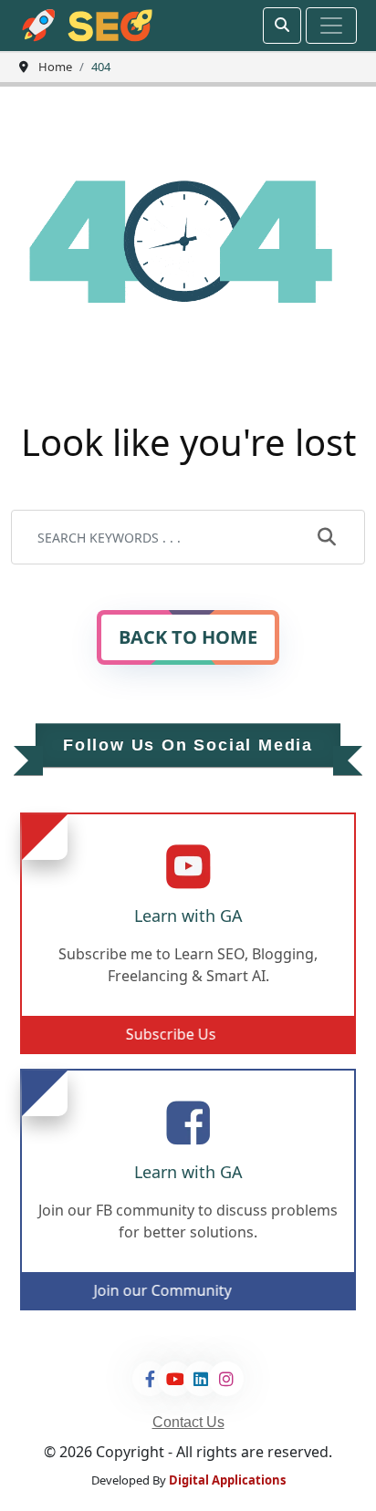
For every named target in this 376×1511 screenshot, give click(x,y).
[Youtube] (175, 1378)
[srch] (282, 25)
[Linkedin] (200, 1378)
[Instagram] (226, 1378)
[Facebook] (149, 1378)
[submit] (327, 538)
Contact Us (188, 1422)
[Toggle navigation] (331, 25)
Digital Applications (227, 1480)
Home (55, 66)
